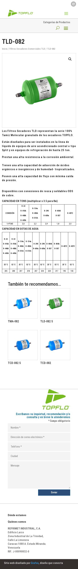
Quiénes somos (17, 521)
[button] (70, 59)
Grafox (35, 563)
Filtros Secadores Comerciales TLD (27, 48)
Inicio (4, 48)
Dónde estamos (17, 515)
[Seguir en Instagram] (73, 4)
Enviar (54, 492)
